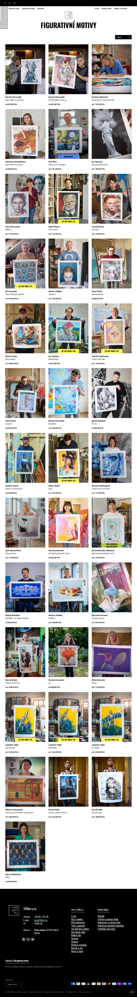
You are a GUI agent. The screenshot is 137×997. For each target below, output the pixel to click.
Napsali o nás (77, 948)
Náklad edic (76, 935)
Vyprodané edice (78, 932)
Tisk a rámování (78, 925)
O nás (73, 916)
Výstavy (74, 941)
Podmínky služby (71, 992)
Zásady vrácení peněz (35, 992)
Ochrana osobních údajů (108, 919)
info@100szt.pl (40, 920)
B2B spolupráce (78, 922)
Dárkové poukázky (79, 944)
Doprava (74, 938)
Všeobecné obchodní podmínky (111, 925)
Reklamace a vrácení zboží (109, 922)
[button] (5, 3)
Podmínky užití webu (106, 928)
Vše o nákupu (77, 919)
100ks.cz (13, 992)
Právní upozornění (85, 992)
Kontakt (101, 916)
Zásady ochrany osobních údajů (54, 992)
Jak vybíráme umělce (80, 928)
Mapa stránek (77, 951)
